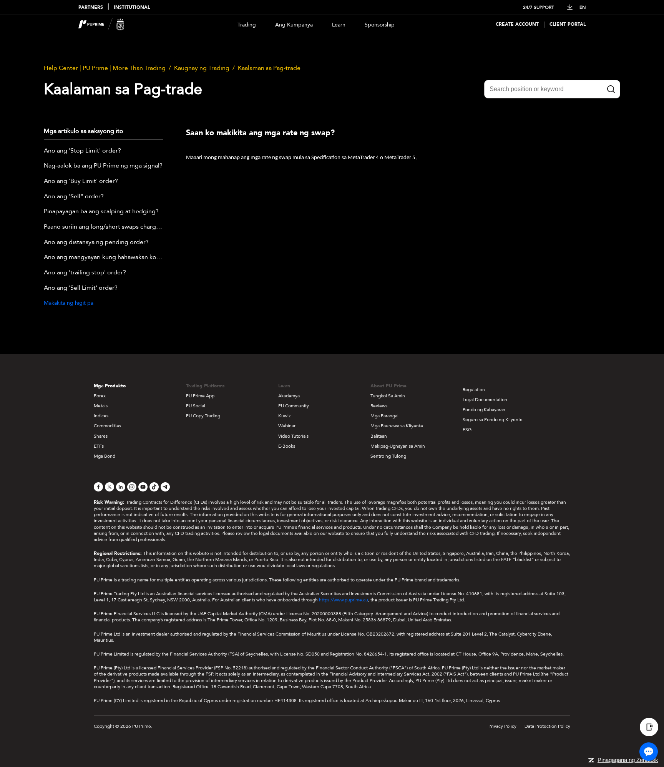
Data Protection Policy (547, 726)
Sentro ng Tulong (388, 456)
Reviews (378, 406)
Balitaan (378, 436)
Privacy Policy (502, 726)
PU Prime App (200, 396)
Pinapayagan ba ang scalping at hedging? (101, 212)
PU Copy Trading (203, 416)
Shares (101, 436)
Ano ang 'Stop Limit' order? (82, 151)
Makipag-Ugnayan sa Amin (397, 446)
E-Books (286, 446)
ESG (467, 430)
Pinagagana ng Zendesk (628, 760)
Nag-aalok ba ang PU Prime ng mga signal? (103, 166)
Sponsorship (380, 24)
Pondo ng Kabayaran (484, 410)
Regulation (474, 390)
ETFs (99, 446)
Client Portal (567, 24)
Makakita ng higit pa (68, 303)
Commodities (107, 426)
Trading (246, 24)
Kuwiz (284, 416)
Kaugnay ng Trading (201, 68)
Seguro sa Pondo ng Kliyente (493, 420)
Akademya (289, 396)
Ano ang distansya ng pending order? (96, 242)
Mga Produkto (110, 386)
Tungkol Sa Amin (387, 396)
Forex (100, 396)
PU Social (195, 406)
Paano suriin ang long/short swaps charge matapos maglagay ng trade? (103, 227)
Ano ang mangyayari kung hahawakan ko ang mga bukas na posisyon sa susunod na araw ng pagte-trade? (103, 257)
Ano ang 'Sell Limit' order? (81, 288)
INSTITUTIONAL (132, 7)
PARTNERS (90, 7)
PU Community (293, 406)
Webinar (286, 426)
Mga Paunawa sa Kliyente (396, 426)
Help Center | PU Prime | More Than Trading (105, 68)
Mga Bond (104, 456)
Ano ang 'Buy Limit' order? (81, 181)
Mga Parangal (384, 416)
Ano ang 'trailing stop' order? (85, 273)
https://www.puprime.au (343, 600)
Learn (338, 24)
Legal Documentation (485, 400)
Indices (101, 416)
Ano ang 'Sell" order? (74, 197)
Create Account (517, 24)
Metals (101, 406)
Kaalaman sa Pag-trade (269, 68)
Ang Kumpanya (294, 24)
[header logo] (101, 24)
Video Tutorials (293, 436)
